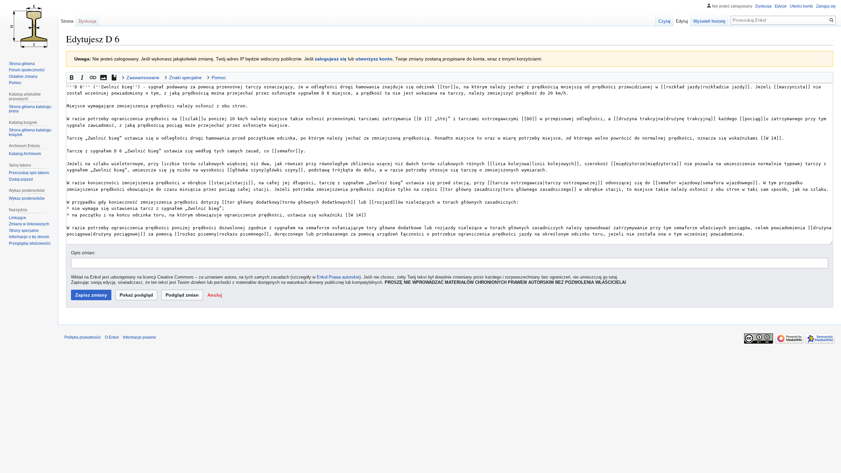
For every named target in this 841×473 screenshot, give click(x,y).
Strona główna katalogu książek (30, 132)
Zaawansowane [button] (142, 77)
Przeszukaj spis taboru (29, 172)
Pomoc (15, 82)
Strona (67, 21)
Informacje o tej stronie (29, 237)
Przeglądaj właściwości (30, 243)
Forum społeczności (27, 70)
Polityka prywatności (82, 337)
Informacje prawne (139, 337)
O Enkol (112, 337)
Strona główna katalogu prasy (30, 109)
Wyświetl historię (709, 21)
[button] (71, 77)
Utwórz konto (801, 6)
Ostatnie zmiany (23, 76)
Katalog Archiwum (25, 153)
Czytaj (664, 21)
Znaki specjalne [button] (185, 77)
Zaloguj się (826, 6)
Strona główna (22, 63)
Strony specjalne (24, 230)
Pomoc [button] (219, 77)
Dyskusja (763, 6)
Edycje (781, 6)
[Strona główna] (29, 26)
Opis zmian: (83, 252)
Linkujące (17, 217)
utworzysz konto (374, 58)
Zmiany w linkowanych (29, 224)
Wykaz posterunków (27, 198)
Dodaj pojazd (21, 179)
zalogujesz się (331, 58)
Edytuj (682, 21)
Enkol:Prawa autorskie (338, 277)
